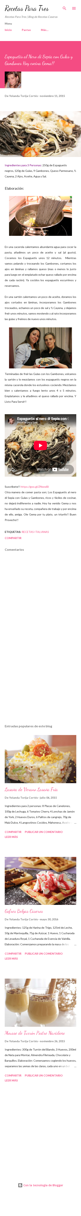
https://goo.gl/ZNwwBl (35, 486)
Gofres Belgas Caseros (24, 911)
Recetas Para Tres (27, 8)
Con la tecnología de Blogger (43, 1185)
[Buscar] (64, 7)
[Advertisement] (40, 683)
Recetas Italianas (35, 531)
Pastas (26, 30)
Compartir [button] (13, 538)
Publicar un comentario (44, 832)
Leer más (11, 836)
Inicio (8, 30)
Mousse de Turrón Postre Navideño (35, 1033)
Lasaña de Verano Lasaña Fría (31, 789)
